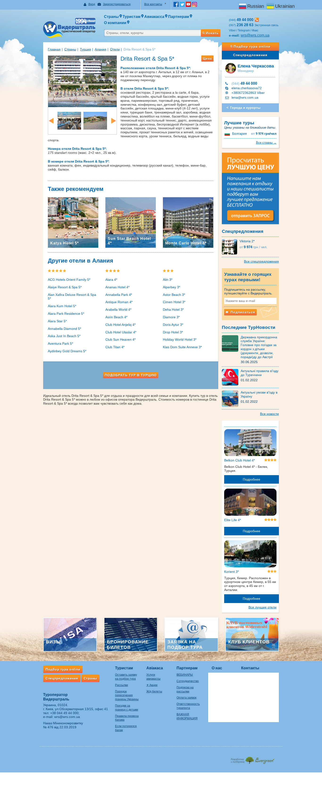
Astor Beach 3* (174, 295)
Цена (207, 58)
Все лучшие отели (262, 607)
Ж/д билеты (154, 691)
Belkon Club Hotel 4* (239, 460)
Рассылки (121, 685)
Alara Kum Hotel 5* (62, 306)
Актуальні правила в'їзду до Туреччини (259, 373)
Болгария (239, 133)
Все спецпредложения (261, 261)
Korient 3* (231, 572)
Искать (212, 33)
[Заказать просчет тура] (250, 190)
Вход (91, 4)
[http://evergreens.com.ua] (252, 759)
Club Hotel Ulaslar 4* (120, 332)
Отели (115, 49)
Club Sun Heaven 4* (120, 339)
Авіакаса (154, 668)
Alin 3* (167, 279)
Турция (85, 49)
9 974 (264, 133)
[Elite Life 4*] (250, 503)
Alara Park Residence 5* (66, 313)
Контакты (250, 668)
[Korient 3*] (250, 555)
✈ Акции (151, 685)
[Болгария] (227, 133)
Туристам (124, 668)
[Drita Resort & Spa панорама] (82, 81)
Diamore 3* (171, 317)
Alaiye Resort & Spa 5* (65, 287)
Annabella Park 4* (118, 295)
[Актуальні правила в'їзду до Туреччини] (231, 377)
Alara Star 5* (57, 321)
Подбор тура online (252, 46)
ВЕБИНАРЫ (185, 674)
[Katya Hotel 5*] (73, 222)
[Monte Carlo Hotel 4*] (188, 222)
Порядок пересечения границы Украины (127, 695)
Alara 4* (111, 279)
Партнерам (187, 668)
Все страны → (266, 142)
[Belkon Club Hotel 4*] (250, 443)
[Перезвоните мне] (257, 20)
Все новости (269, 414)
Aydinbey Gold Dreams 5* (67, 351)
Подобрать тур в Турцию (131, 375)
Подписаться (242, 312)
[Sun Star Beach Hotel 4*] (130, 222)
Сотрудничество (188, 681)
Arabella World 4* (118, 309)
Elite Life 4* (232, 520)
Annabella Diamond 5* (64, 329)
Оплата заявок (186, 697)
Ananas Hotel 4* (117, 287)
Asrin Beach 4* (116, 317)
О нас (217, 668)
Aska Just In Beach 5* (64, 336)
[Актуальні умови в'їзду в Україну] (231, 398)
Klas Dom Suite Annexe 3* (182, 347)
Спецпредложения (250, 55)
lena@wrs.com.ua (244, 97)
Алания (100, 49)
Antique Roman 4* (118, 302)
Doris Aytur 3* (173, 325)
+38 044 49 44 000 (64, 713)
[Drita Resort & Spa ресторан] (69, 120)
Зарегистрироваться (117, 4)
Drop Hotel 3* (173, 332)
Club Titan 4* (114, 347)
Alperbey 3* (171, 287)
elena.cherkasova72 (246, 88)
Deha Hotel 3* (173, 309)
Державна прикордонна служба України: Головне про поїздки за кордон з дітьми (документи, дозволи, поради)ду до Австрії (259, 347)
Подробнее (251, 479)
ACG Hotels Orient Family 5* (69, 279)
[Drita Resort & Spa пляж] (95, 120)
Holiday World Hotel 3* (179, 339)
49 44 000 (244, 83)
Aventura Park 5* (60, 343)
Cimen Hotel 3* (174, 302)
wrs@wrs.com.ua (255, 35)
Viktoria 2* (247, 241)
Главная (54, 49)
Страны (70, 49)
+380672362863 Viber (248, 93)
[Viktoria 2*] (230, 246)
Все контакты (153, 4)
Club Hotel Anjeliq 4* (120, 325)
